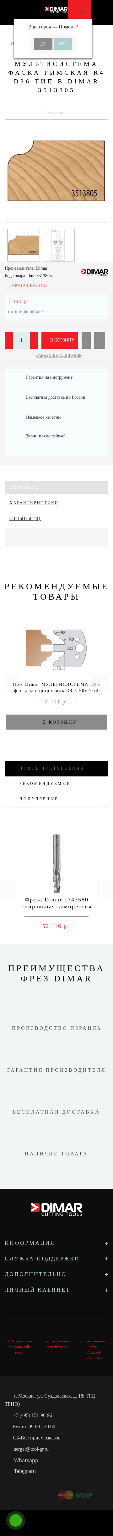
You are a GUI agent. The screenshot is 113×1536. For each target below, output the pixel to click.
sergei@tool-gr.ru (31, 1449)
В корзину (61, 340)
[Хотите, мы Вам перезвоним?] (15, 1520)
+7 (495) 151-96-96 (32, 1415)
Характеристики (33, 503)
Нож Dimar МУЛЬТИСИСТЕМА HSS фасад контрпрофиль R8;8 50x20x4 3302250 (56, 690)
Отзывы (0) (25, 518)
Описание (24, 487)
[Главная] (7, 34)
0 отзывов (54, 113)
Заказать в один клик (59, 355)
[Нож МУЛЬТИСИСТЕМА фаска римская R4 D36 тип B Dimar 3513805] (56, 170)
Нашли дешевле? (25, 312)
